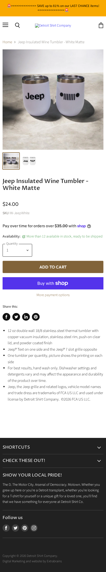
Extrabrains (54, 561)
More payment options (53, 295)
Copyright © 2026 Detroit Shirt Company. (30, 556)
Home (7, 42)
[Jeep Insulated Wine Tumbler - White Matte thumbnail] (11, 161)
